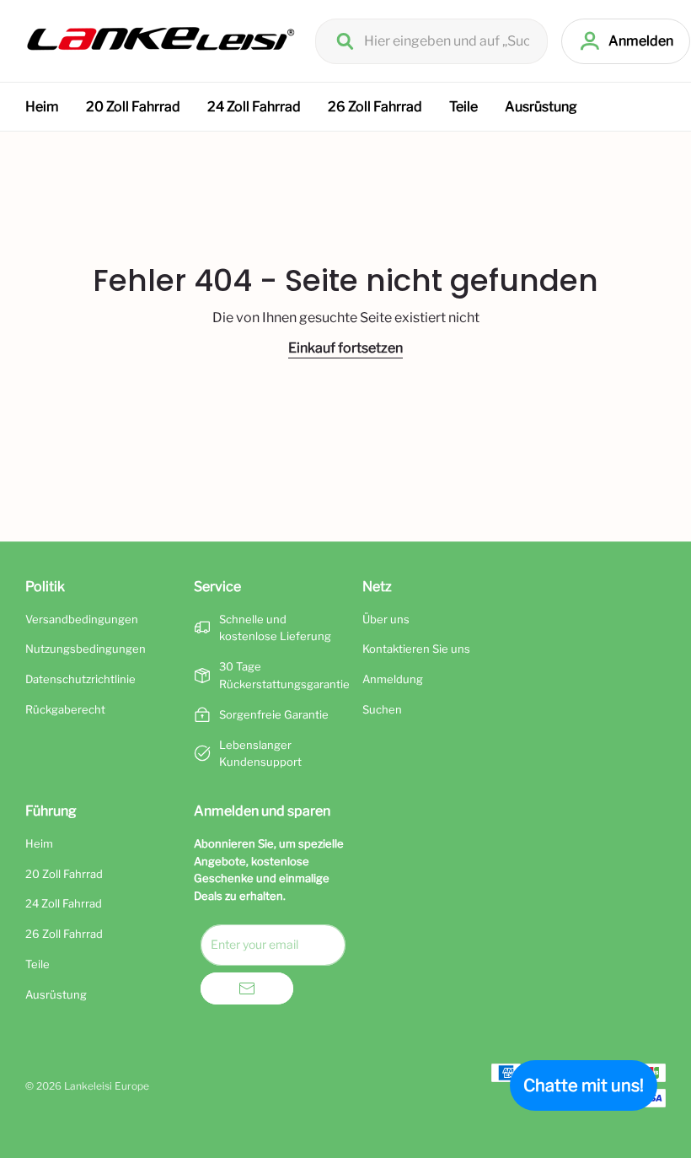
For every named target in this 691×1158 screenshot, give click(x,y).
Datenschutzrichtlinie (80, 679)
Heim (42, 107)
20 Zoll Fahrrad (133, 107)
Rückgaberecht (65, 709)
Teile (463, 107)
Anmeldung (392, 679)
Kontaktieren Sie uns (416, 648)
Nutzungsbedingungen (85, 648)
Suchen (382, 709)
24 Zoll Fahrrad (254, 107)
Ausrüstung (541, 107)
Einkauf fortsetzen (345, 348)
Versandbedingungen (81, 619)
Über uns (386, 619)
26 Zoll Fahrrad (375, 107)
